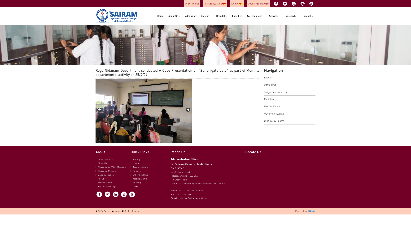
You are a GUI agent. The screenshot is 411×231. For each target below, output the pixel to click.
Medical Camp (105, 182)
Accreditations (255, 15)
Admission (190, 15)
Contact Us (270, 84)
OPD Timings (192, 3)
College (205, 15)
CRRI (135, 186)
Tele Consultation (213, 3)
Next (187, 109)
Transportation (140, 167)
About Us (173, 15)
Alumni (235, 3)
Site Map (137, 182)
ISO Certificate (272, 106)
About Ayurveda (105, 159)
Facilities (237, 15)
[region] (144, 111)
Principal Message (107, 186)
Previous (99, 109)
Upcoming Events (274, 113)
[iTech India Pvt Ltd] (311, 211)
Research (290, 15)
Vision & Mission (106, 174)
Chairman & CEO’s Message (112, 167)
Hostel (136, 163)
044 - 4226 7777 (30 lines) (191, 190)
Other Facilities (140, 174)
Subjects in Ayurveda (276, 92)
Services (274, 15)
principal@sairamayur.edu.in (193, 198)
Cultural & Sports (274, 120)
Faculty (136, 159)
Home (160, 15)
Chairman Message (107, 171)
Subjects (137, 171)
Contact (307, 15)
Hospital (221, 15)
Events (268, 77)
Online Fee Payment (258, 3)
